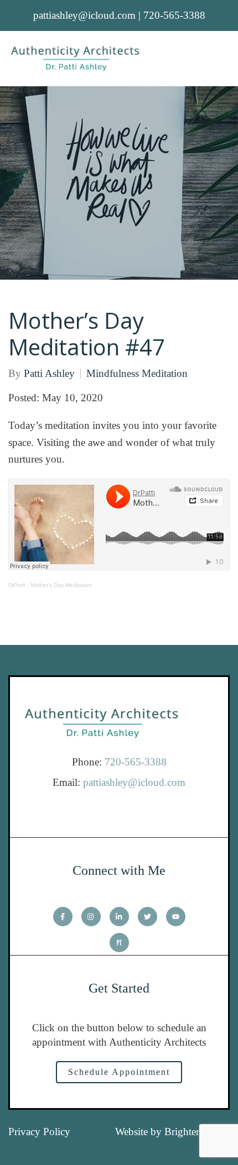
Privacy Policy (39, 1131)
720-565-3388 (136, 762)
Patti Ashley (49, 373)
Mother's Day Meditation (61, 585)
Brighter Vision (197, 1131)
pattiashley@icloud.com (134, 782)
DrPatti (16, 585)
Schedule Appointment (119, 1072)
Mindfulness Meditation (137, 373)
